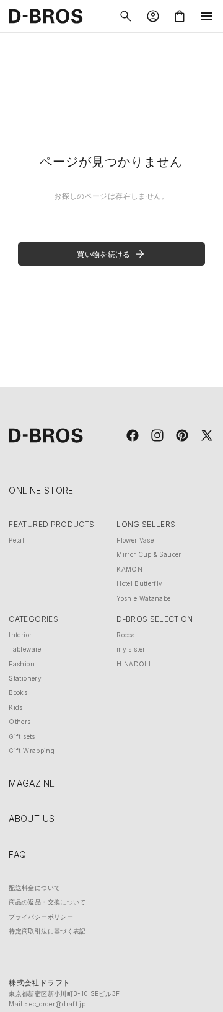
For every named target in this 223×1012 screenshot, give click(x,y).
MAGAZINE (32, 783)
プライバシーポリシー (41, 916)
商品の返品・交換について (47, 901)
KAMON (129, 569)
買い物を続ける (103, 254)
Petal (16, 540)
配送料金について (34, 887)
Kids (15, 707)
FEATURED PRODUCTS (51, 524)
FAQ (17, 854)
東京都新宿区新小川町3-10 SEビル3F (64, 993)
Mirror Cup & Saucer (148, 554)
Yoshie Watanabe (143, 598)
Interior (20, 635)
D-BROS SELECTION (154, 619)
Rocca (125, 635)
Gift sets (22, 736)
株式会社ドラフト (39, 982)
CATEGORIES (33, 619)
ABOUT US (32, 818)
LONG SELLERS (145, 524)
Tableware (25, 649)
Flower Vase (135, 540)
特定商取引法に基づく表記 (47, 931)
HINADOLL (134, 664)
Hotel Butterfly (139, 583)
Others (19, 721)
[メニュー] (207, 16)
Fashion (21, 664)
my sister (130, 649)
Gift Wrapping (32, 750)
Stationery (25, 678)
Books (18, 692)
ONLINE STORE (41, 490)
